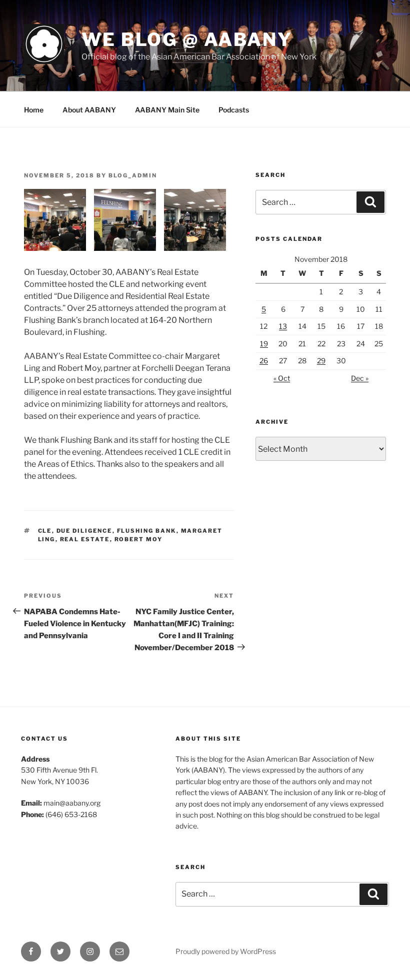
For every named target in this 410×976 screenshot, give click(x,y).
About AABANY (89, 109)
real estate (85, 539)
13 (283, 326)
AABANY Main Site (167, 109)
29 (321, 360)
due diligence (84, 530)
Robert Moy (138, 539)
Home (34, 109)
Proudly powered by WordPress (226, 951)
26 (264, 360)
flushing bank (146, 530)
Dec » (359, 378)
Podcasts (233, 109)
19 (264, 343)
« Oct (282, 378)
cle (45, 530)
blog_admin (132, 175)
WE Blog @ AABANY (187, 39)
